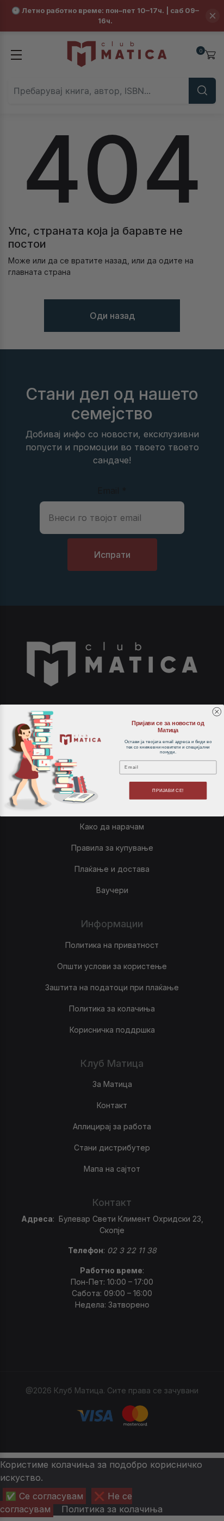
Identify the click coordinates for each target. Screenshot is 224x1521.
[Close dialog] (217, 711)
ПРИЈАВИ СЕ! (167, 790)
